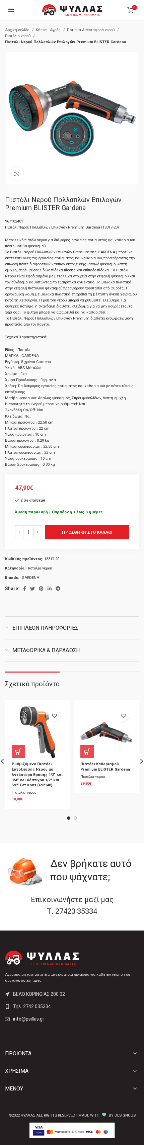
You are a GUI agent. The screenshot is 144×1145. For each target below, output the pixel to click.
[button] (18, 751)
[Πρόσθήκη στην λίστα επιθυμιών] (54, 715)
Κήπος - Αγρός (49, 30)
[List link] (72, 1006)
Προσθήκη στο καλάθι (87, 532)
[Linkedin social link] (50, 588)
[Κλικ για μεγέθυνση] (16, 174)
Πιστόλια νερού (18, 36)
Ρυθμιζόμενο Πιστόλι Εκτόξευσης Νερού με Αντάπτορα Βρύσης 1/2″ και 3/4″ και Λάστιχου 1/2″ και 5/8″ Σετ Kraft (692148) (37, 774)
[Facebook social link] (24, 588)
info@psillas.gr (28, 1019)
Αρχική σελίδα (17, 30)
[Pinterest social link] (41, 588)
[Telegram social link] (58, 588)
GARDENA (30, 578)
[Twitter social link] (32, 588)
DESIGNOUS (125, 1115)
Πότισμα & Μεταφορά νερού (91, 30)
